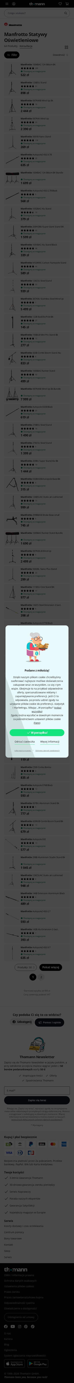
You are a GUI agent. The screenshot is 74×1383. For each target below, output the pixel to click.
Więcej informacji (50, 741)
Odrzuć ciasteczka (25, 741)
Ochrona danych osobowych (47, 750)
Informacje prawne (22, 750)
